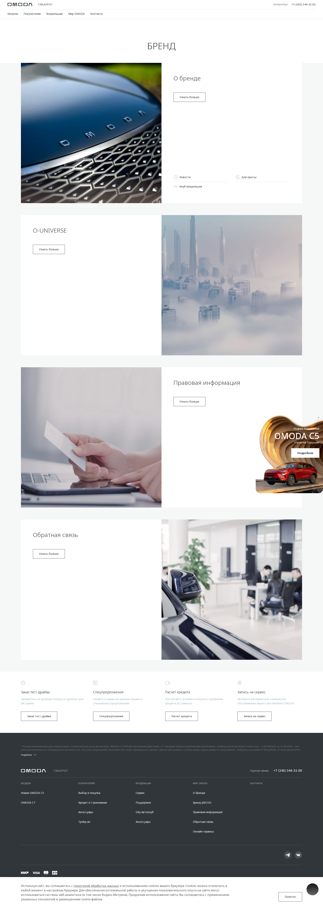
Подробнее (305, 453)
